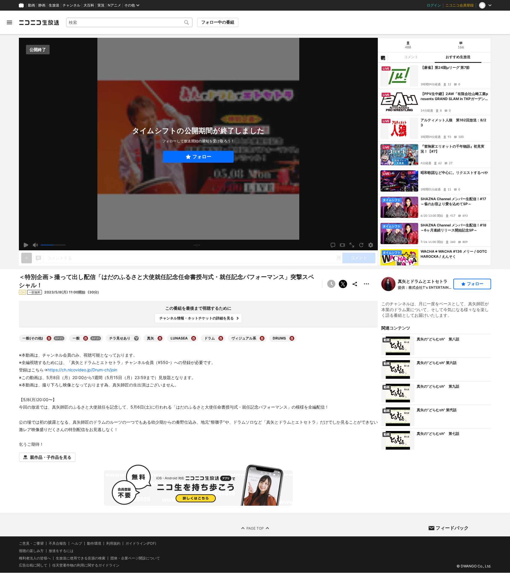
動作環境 (94, 543)
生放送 (54, 5)
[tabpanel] (434, 164)
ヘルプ (76, 543)
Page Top (255, 528)
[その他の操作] (366, 284)
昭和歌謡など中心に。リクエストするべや (454, 172)
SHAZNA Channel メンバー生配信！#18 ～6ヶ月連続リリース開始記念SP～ (453, 227)
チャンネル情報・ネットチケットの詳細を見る (196, 318)
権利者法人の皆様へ (35, 558)
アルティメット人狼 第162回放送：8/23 (453, 122)
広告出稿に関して (33, 565)
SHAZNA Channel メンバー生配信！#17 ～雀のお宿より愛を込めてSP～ (453, 201)
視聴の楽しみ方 (31, 550)
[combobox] (129, 22)
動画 (31, 5)
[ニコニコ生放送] (39, 22)
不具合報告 (57, 543)
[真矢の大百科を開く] (160, 338)
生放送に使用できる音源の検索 (80, 558)
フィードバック (452, 528)
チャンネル (71, 5)
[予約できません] (331, 284)
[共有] (355, 284)
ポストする (343, 284)
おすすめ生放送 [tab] (458, 57)
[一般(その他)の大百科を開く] (49, 338)
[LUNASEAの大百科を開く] (193, 338)
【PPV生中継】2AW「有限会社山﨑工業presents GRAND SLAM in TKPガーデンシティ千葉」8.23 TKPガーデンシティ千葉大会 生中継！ (454, 97)
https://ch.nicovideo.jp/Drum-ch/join (82, 369)
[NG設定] (383, 58)
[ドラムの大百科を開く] (220, 338)
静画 (41, 5)
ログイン (434, 5)
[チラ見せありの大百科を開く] (136, 338)
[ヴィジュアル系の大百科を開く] (262, 338)
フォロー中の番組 (217, 22)
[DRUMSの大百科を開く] (292, 338)
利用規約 (113, 543)
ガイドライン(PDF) (140, 543)
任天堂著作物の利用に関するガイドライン (86, 565)
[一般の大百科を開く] (85, 338)
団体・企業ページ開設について (135, 558)
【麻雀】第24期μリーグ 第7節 (445, 67)
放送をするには (61, 551)
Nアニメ (114, 5)
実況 (100, 5)
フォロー (201, 156)
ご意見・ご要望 (31, 543)
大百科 (89, 5)
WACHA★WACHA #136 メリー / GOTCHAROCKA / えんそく (454, 254)
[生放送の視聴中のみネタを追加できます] (26, 258)
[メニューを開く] (9, 22)
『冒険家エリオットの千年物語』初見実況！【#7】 (452, 149)
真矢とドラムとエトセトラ (422, 281)
